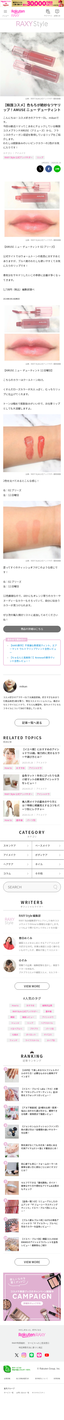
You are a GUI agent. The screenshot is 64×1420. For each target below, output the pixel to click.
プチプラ (34, 1028)
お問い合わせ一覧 (22, 1393)
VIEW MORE (32, 986)
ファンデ (13, 1040)
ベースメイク (42, 845)
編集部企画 (47, 1005)
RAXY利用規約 (18, 1343)
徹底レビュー (28, 1017)
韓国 (12, 1017)
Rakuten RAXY (19, 13)
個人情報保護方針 (22, 1378)
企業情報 (7, 1378)
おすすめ (20, 767)
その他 (39, 873)
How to (8, 767)
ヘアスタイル (47, 1022)
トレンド (15, 1022)
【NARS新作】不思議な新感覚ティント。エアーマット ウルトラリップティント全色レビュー (33, 649)
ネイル (39, 864)
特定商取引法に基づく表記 (30, 1347)
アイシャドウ (35, 767)
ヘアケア (8, 864)
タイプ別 (51, 1040)
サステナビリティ (38, 1393)
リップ (40, 157)
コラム (7, 873)
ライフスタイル (32, 1040)
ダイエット (31, 1034)
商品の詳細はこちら (32, 629)
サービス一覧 (9, 1393)
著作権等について (41, 1378)
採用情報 (57, 1378)
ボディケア (41, 855)
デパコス (48, 1034)
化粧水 (15, 1034)
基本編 (19, 820)
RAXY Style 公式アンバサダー (19, 157)
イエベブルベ (16, 1028)
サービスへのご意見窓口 (38, 1343)
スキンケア (9, 845)
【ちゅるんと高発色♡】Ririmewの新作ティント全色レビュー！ (32, 659)
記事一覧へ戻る (32, 722)
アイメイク (20, 153)
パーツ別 (31, 820)
